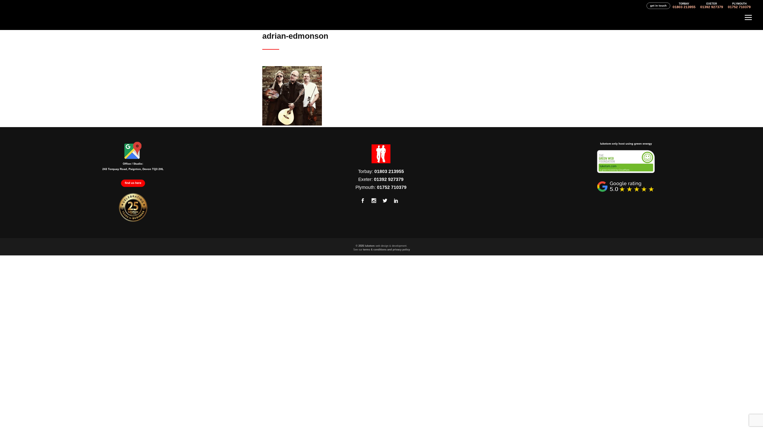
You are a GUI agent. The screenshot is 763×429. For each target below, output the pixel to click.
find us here (133, 183)
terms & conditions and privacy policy (386, 249)
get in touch (658, 5)
